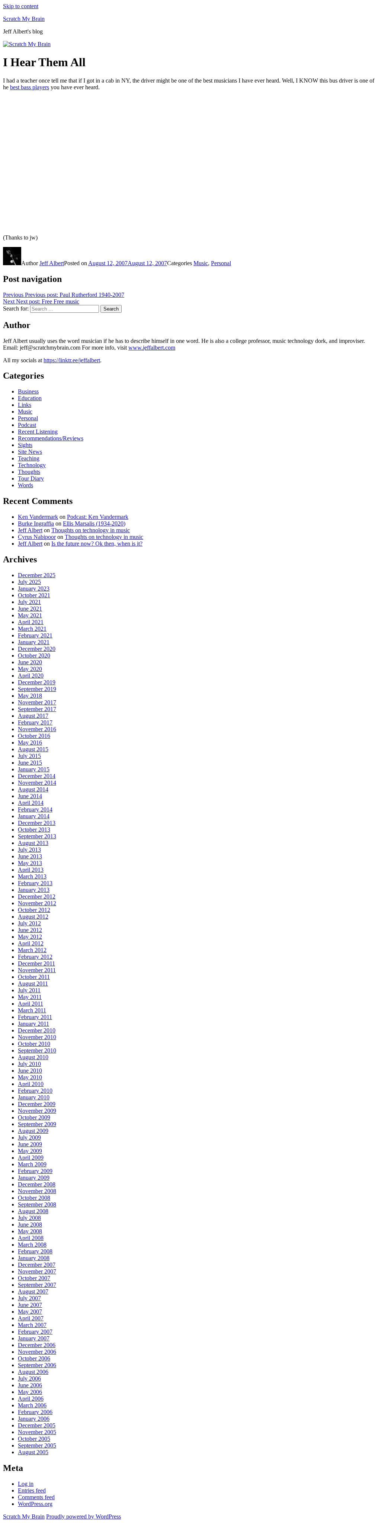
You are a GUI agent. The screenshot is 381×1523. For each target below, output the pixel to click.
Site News (30, 452)
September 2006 (37, 1365)
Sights (25, 445)
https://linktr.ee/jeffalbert (72, 360)
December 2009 (36, 1104)
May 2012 (30, 937)
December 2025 (36, 575)
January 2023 (33, 588)
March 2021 (32, 629)
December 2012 (36, 896)
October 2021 (34, 595)
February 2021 (35, 635)
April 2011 (30, 1003)
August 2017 (33, 716)
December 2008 (36, 1184)
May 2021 (30, 615)
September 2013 (37, 836)
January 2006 (33, 1419)
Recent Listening (38, 431)
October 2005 (34, 1439)
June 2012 (30, 930)
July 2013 (29, 849)
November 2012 (37, 903)
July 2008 (29, 1218)
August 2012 (33, 916)
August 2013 (33, 843)
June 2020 (30, 662)
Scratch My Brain (24, 19)
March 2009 (32, 1164)
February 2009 (35, 1171)
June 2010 (30, 1070)
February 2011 (35, 1017)
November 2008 (37, 1191)
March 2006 (32, 1405)
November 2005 (37, 1432)
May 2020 (30, 669)
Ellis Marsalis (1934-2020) (94, 523)
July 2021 (29, 602)
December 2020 (36, 649)
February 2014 (35, 809)
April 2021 (31, 622)
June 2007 (30, 1305)
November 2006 (37, 1352)
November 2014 (37, 783)
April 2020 (31, 675)
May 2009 (30, 1151)
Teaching (28, 458)
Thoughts (29, 472)
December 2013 (36, 823)
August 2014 (33, 789)
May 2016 (30, 742)
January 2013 (33, 890)
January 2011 (33, 1024)
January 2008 (33, 1258)
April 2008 (31, 1238)
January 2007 (33, 1338)
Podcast (27, 425)
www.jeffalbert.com (151, 347)
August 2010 (33, 1057)
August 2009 (33, 1131)
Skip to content (20, 6)
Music (200, 263)
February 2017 (35, 722)
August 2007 (33, 1291)
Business (28, 391)
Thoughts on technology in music (90, 530)
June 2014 (30, 796)
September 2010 (37, 1050)
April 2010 (31, 1084)
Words (25, 485)
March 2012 (32, 950)
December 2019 (36, 682)
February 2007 (35, 1331)
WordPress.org (35, 1504)
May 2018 (30, 696)
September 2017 (37, 709)
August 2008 (33, 1211)
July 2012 (29, 923)
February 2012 (35, 957)
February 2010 (35, 1090)
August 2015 (33, 749)
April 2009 (31, 1157)
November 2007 (37, 1271)
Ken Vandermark (38, 517)
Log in (25, 1484)
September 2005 (37, 1445)
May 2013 (30, 863)
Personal (221, 263)
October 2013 (34, 829)
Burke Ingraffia (36, 523)
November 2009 (37, 1111)
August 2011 (33, 983)
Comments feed (36, 1497)
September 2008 (37, 1204)
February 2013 (35, 883)
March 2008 (32, 1244)
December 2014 (36, 776)
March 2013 (32, 876)
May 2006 (30, 1392)
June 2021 (30, 608)
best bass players (29, 87)
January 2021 (33, 642)
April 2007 (31, 1318)
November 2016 (37, 729)
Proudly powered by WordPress (83, 1516)
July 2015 (29, 756)
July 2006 (29, 1378)
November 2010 (37, 1037)
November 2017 (37, 702)
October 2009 (34, 1117)
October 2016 (34, 736)
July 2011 (29, 990)
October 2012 (34, 910)
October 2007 (34, 1278)
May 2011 (30, 997)
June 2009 (30, 1144)
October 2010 (34, 1044)
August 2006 (33, 1372)
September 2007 (37, 1285)
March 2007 (32, 1325)
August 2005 (33, 1452)
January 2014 (33, 816)
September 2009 (37, 1124)
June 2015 (30, 762)
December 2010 (36, 1030)
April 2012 (31, 943)
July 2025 (29, 582)
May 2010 (30, 1077)
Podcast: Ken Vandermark (97, 517)
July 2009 (29, 1137)
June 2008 (30, 1224)
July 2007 (29, 1298)
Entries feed (32, 1490)
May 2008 (30, 1231)
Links (24, 405)
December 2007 (36, 1265)
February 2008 (35, 1251)
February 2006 (35, 1412)
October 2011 (34, 977)
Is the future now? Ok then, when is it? (97, 543)
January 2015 (33, 769)
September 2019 (37, 689)
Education (30, 398)
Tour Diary (31, 478)
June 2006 (30, 1385)
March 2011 (32, 1010)
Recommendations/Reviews (50, 438)
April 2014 (31, 803)
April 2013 (31, 870)
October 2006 (34, 1358)
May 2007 (30, 1311)
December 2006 (36, 1345)
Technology (32, 465)
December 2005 (36, 1425)
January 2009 (33, 1178)
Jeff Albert (51, 263)
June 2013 (30, 856)
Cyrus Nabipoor (37, 537)
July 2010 (29, 1064)
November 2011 (37, 970)
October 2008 (34, 1198)
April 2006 (31, 1398)
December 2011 (36, 963)
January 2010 (33, 1097)
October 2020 (34, 655)
